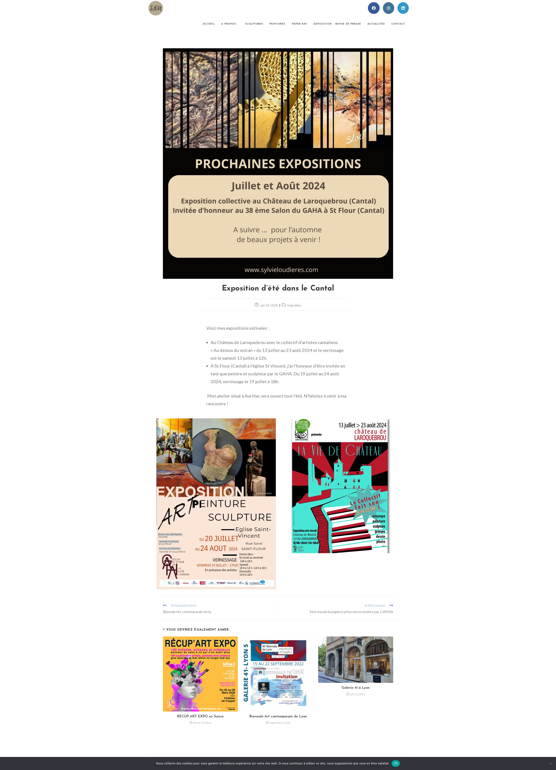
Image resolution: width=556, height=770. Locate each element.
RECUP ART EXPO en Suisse (200, 716)
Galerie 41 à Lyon (356, 688)
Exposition (294, 305)
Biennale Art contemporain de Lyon (278, 716)
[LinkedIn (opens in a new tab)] (403, 8)
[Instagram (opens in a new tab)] (388, 8)
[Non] (550, 763)
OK (396, 763)
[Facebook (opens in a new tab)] (374, 8)
